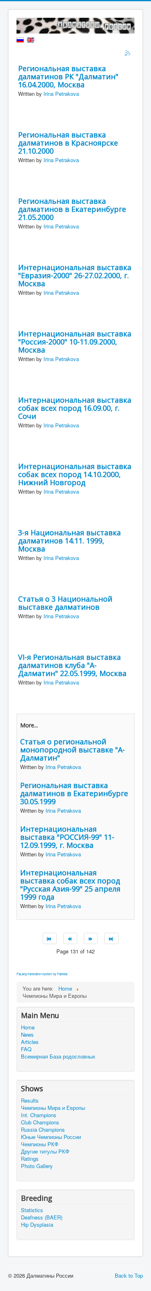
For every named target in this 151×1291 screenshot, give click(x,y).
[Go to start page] (50, 938)
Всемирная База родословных (58, 1056)
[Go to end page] (111, 938)
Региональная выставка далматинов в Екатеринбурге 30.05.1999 (74, 793)
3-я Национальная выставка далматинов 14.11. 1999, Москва (69, 541)
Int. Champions (38, 1115)
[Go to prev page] (70, 938)
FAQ (26, 1049)
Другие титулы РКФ (45, 1151)
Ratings (30, 1158)
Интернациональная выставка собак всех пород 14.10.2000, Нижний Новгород (74, 474)
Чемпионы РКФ (39, 1144)
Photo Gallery (37, 1166)
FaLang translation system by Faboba (42, 974)
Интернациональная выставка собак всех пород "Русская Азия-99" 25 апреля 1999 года (70, 885)
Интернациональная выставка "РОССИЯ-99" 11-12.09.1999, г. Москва (67, 837)
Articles (30, 1042)
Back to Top (129, 1275)
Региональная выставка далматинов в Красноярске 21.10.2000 (68, 143)
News (27, 1034)
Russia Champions (43, 1129)
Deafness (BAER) (41, 1217)
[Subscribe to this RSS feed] (128, 54)
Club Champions (40, 1122)
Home (28, 1027)
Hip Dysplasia (37, 1224)
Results (30, 1100)
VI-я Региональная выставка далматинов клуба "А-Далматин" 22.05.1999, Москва (72, 665)
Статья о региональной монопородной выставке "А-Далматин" (72, 750)
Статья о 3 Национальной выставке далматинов (65, 603)
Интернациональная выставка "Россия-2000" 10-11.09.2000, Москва (74, 342)
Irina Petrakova (61, 93)
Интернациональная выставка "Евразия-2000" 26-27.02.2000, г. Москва (74, 275)
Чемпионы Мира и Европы (53, 1107)
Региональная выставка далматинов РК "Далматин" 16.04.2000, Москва (68, 76)
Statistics (32, 1210)
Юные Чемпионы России (51, 1137)
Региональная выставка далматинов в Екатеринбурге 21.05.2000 (72, 209)
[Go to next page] (91, 938)
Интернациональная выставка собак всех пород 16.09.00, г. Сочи (74, 408)
